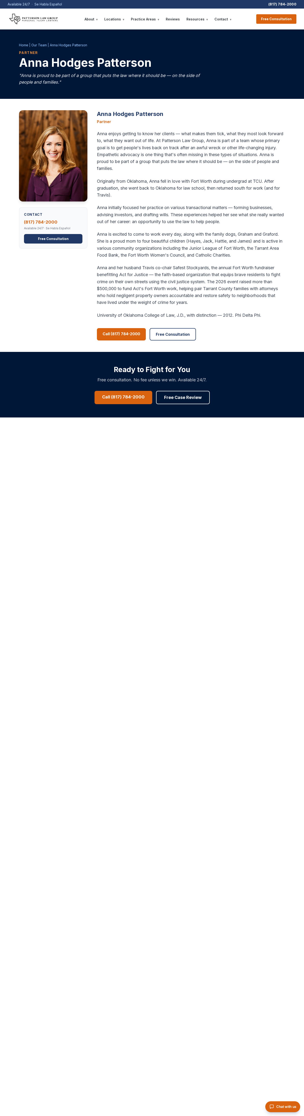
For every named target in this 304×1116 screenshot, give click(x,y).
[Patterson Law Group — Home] (33, 19)
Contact (222, 19)
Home (23, 45)
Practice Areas (145, 19)
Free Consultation (276, 19)
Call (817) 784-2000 (121, 333)
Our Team (39, 45)
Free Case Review (183, 397)
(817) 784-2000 (282, 4)
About (91, 19)
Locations (114, 19)
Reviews (173, 19)
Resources (197, 19)
